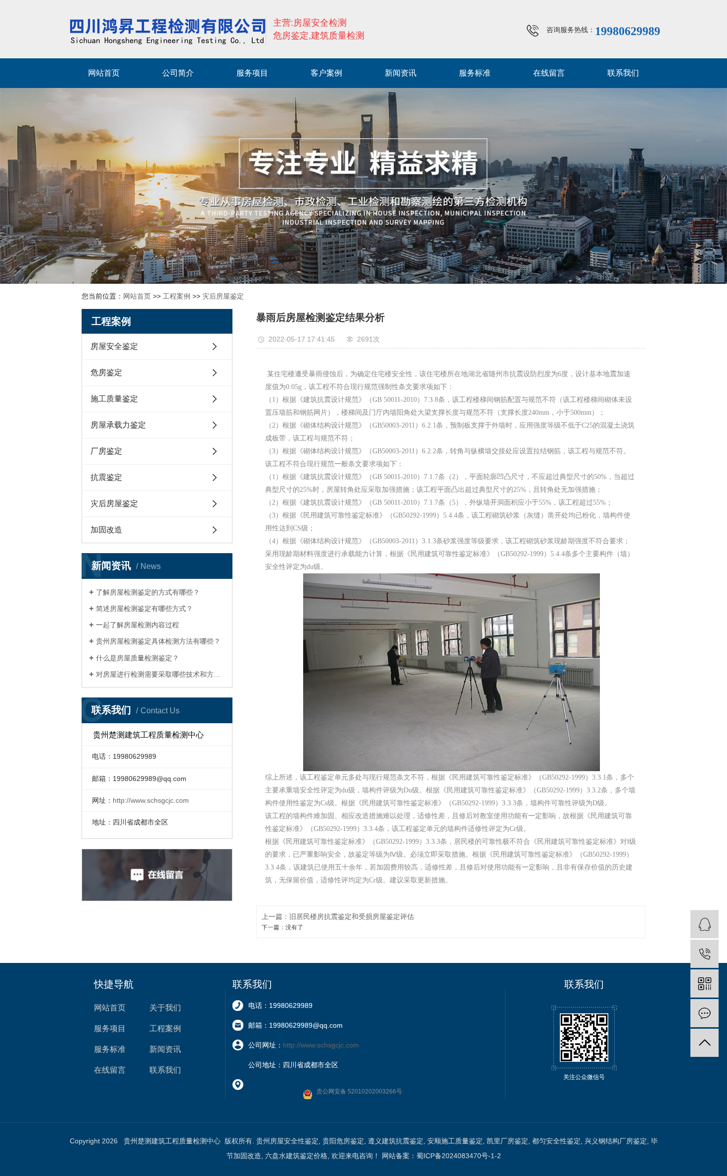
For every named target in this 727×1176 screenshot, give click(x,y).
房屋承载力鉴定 (118, 425)
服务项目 (252, 73)
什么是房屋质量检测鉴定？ (137, 658)
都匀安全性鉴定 (556, 1141)
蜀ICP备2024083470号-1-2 (458, 1156)
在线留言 (549, 73)
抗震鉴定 (106, 477)
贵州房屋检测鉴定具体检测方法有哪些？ (158, 641)
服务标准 (475, 73)
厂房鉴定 (106, 451)
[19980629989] (704, 954)
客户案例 (326, 73)
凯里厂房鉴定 (507, 1141)
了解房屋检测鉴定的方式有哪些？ (148, 592)
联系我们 (623, 73)
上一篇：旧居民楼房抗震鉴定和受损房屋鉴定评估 (338, 916)
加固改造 (106, 529)
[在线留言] (704, 1013)
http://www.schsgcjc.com (151, 800)
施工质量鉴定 (114, 398)
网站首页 (104, 73)
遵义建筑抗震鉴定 (395, 1141)
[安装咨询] (704, 924)
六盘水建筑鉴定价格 (296, 1156)
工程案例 (176, 296)
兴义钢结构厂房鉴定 (616, 1141)
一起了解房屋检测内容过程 (137, 625)
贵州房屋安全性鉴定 (287, 1141)
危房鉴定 (106, 372)
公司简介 (178, 73)
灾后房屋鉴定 (223, 296)
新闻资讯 (400, 73)
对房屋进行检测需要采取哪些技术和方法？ (160, 674)
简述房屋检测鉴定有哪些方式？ (144, 608)
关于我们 (165, 1007)
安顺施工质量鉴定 (455, 1141)
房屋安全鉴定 (114, 346)
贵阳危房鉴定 (343, 1141)
